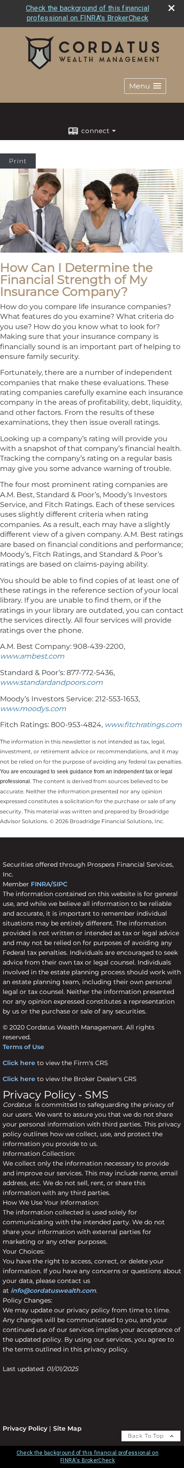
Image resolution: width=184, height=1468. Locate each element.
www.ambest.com (32, 656)
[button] (145, 86)
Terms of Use (23, 1047)
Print (18, 161)
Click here (19, 1063)
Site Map (67, 1428)
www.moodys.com (33, 708)
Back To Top (147, 1435)
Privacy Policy (25, 1428)
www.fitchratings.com (143, 724)
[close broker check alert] (171, 8)
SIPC (60, 884)
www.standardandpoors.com (51, 682)
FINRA (40, 884)
